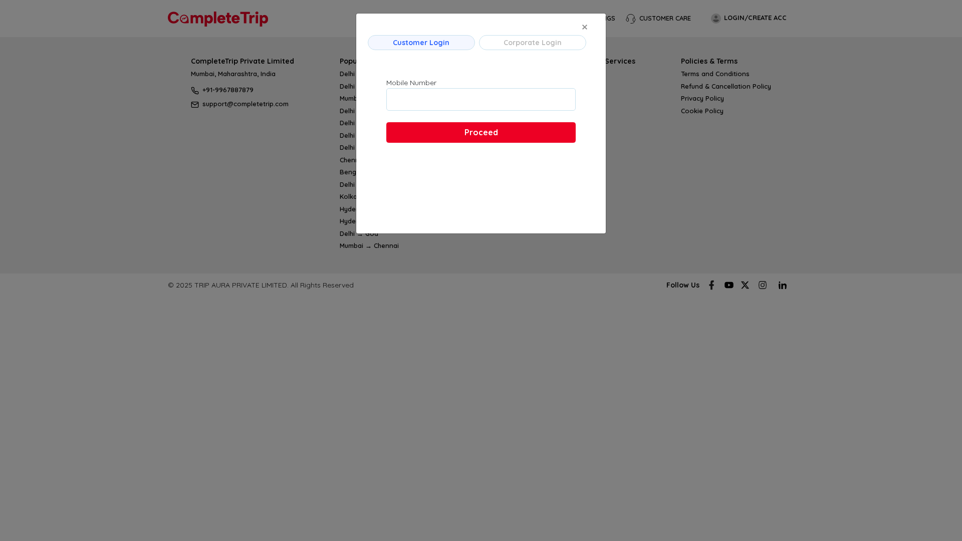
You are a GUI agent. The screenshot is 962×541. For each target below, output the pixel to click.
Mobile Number (411, 82)
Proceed (481, 132)
